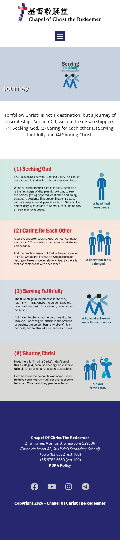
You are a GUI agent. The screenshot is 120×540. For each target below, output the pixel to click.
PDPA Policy (60, 465)
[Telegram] (85, 486)
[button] (60, 36)
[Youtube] (51, 486)
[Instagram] (68, 486)
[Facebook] (34, 486)
